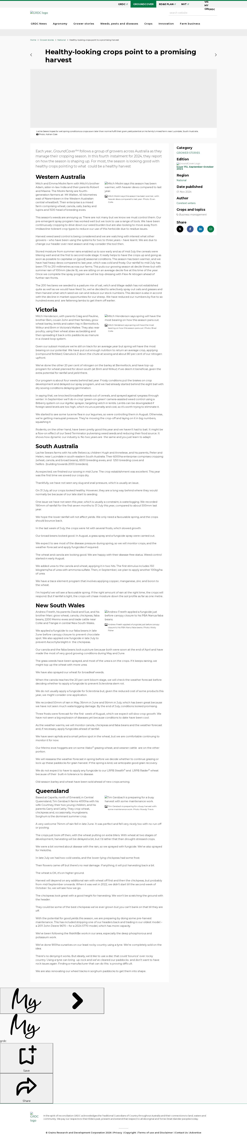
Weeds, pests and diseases (119, 23)
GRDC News (39, 23)
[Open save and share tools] (52, 1001)
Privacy (117, 1132)
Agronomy (60, 23)
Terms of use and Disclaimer (155, 1132)
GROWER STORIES (188, 152)
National (61, 40)
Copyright (130, 1132)
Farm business (190, 23)
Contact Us (181, 1132)
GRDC (122, 4)
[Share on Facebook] (190, 229)
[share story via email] (210, 229)
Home (33, 40)
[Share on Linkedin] (200, 229)
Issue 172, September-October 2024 (195, 168)
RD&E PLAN (166, 4)
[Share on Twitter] (180, 229)
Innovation (166, 23)
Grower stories (83, 23)
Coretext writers (186, 203)
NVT (184, 4)
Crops (148, 23)
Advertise (195, 1132)
